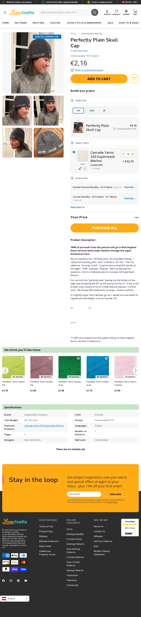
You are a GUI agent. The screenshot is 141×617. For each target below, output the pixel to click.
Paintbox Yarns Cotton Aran (97, 383)
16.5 (78, 110)
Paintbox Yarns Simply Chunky (126, 383)
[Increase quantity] (133, 154)
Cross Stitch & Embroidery (84, 22)
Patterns (21, 22)
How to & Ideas (129, 22)
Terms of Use (46, 526)
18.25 (91, 110)
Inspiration (72, 575)
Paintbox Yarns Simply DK (41, 383)
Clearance (72, 580)
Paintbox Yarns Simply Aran (69, 383)
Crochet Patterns (75, 557)
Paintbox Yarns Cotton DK (13, 383)
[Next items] (135, 370)
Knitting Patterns (75, 544)
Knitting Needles (75, 534)
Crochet (55, 22)
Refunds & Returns (49, 541)
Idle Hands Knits (80, 50)
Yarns (69, 529)
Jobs (96, 546)
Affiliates (98, 536)
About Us (98, 526)
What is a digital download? (89, 70)
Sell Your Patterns (103, 541)
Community (72, 585)
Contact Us (99, 531)
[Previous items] (5, 370)
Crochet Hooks (74, 539)
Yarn (5, 22)
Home (73, 33)
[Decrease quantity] (123, 154)
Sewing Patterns (75, 570)
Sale (110, 22)
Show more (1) (77, 207)
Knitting (38, 22)
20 (104, 110)
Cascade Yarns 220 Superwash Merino (44, 425)
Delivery (43, 536)
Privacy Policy (112, 502)
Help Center (45, 546)
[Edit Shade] (82, 168)
